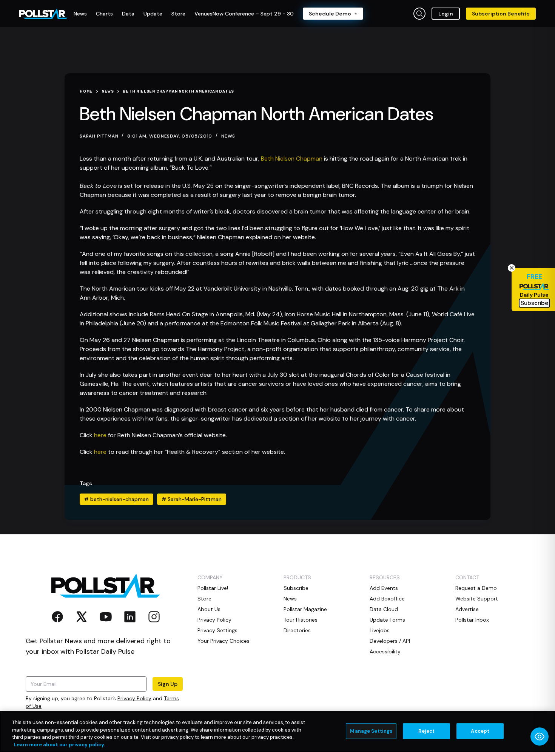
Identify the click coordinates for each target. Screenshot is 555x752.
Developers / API (390, 640)
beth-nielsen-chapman (116, 499)
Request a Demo (476, 588)
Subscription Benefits (501, 13)
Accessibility (385, 651)
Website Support (476, 598)
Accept (480, 731)
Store (204, 598)
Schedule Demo (330, 13)
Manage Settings (371, 731)
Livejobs (380, 630)
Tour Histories (301, 619)
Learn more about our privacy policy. (59, 744)
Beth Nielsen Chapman (291, 158)
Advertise (467, 609)
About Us (208, 609)
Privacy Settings (217, 630)
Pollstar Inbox (472, 619)
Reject (426, 731)
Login (445, 13)
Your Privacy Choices (223, 640)
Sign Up (167, 684)
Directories (297, 630)
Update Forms (387, 619)
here (100, 435)
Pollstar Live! (212, 588)
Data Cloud (384, 609)
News (228, 136)
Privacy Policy (134, 698)
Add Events (384, 588)
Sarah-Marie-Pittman (192, 499)
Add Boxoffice (387, 598)
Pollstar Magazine (305, 609)
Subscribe (296, 588)
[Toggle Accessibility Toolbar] (539, 736)
